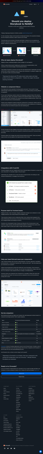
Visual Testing (6, 422)
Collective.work (31, 398)
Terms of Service (7, 391)
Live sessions (6, 420)
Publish (17, 400)
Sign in (35, 4)
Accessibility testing (19, 438)
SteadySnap (18, 397)
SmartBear (18, 427)
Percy (17, 420)
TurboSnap (18, 395)
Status (5, 397)
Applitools (18, 418)
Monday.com (31, 397)
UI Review (18, 398)
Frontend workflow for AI (8, 427)
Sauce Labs (18, 422)
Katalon (17, 424)
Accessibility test (19, 393)
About (5, 388)
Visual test (18, 390)
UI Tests (17, 388)
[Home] (6, 4)
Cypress (17, 407)
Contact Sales (6, 398)
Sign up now (36, 370)
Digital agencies (31, 393)
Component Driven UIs (7, 424)
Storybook (18, 402)
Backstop (17, 433)
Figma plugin (18, 409)
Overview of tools (19, 417)
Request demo (21, 376)
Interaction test (19, 391)
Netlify (30, 395)
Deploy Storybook (19, 440)
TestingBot (18, 429)
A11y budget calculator (8, 431)
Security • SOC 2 (7, 395)
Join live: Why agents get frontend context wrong (22, 1)
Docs (4, 417)
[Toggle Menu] (38, 4)
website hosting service (27, 33)
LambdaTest (18, 425)
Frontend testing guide (8, 425)
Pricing (17, 411)
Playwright (18, 406)
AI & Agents (18, 404)
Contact (30, 4)
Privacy (5, 393)
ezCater (30, 400)
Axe (17, 436)
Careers (5, 390)
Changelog (5, 418)
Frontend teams (31, 390)
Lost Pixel (18, 431)
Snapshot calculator (7, 429)
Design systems (31, 391)
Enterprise (30, 388)
